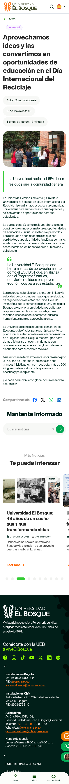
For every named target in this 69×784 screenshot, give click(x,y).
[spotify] (58, 657)
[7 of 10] (45, 578)
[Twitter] (43, 400)
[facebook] (5, 657)
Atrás (12, 19)
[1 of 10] (7, 578)
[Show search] (51, 6)
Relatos (51, 478)
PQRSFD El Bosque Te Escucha (23, 764)
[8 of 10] (51, 578)
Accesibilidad (53, 780)
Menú (34, 780)
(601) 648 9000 (21, 681)
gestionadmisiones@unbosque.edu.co (27, 731)
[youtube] (31, 657)
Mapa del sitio (13, 771)
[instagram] (14, 657)
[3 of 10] (21, 578)
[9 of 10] (56, 578)
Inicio (15, 780)
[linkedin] (49, 657)
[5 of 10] (34, 578)
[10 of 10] (62, 578)
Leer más (13, 565)
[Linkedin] (59, 400)
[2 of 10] (12, 578)
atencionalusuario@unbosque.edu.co (26, 685)
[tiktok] (23, 657)
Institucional (14, 27)
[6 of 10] (40, 578)
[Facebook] (35, 400)
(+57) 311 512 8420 (30, 727)
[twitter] (40, 657)
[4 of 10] (29, 578)
